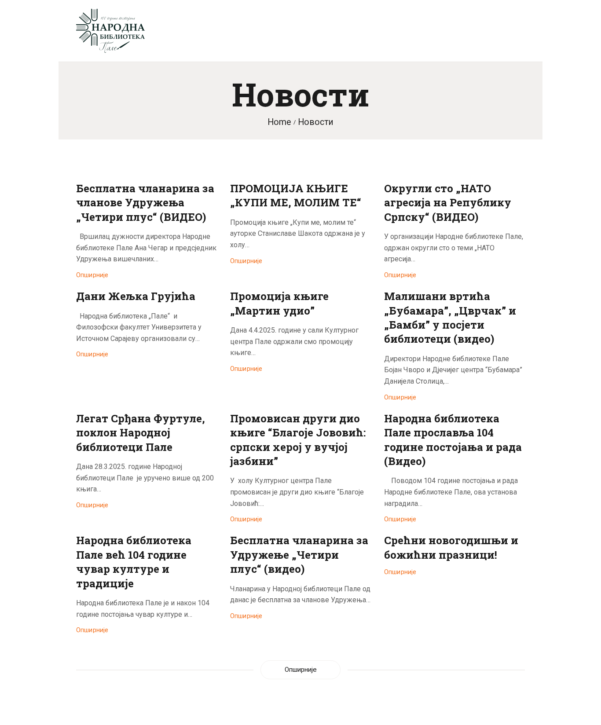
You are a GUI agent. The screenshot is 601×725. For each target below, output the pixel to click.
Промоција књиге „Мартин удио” (279, 303)
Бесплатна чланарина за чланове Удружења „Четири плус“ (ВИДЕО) (145, 202)
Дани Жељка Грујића (135, 296)
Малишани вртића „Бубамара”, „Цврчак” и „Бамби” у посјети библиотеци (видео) (450, 317)
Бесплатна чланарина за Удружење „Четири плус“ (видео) (299, 554)
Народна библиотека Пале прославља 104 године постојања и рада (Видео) (453, 439)
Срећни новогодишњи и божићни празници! (451, 547)
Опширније (92, 275)
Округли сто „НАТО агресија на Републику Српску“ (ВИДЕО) (447, 202)
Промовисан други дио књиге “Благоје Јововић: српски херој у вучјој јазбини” (298, 439)
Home (279, 122)
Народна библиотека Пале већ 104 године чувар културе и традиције (133, 561)
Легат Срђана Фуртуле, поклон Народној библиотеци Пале (140, 432)
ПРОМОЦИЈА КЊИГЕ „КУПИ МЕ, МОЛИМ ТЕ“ (295, 195)
